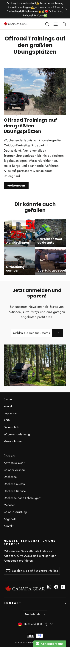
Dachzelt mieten (14, 484)
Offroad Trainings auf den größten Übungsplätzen (30, 126)
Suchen (8, 399)
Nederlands (32, 614)
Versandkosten (13, 441)
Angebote (10, 519)
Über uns (9, 456)
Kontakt (8, 406)
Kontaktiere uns (51, 643)
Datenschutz (12, 427)
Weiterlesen (16, 185)
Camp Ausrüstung (15, 512)
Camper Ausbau (14, 470)
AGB (7, 420)
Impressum (11, 413)
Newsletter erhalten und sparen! (30, 542)
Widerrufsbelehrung (17, 434)
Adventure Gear (14, 463)
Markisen (9, 505)
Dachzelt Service (15, 491)
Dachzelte (10, 477)
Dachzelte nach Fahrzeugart (22, 498)
